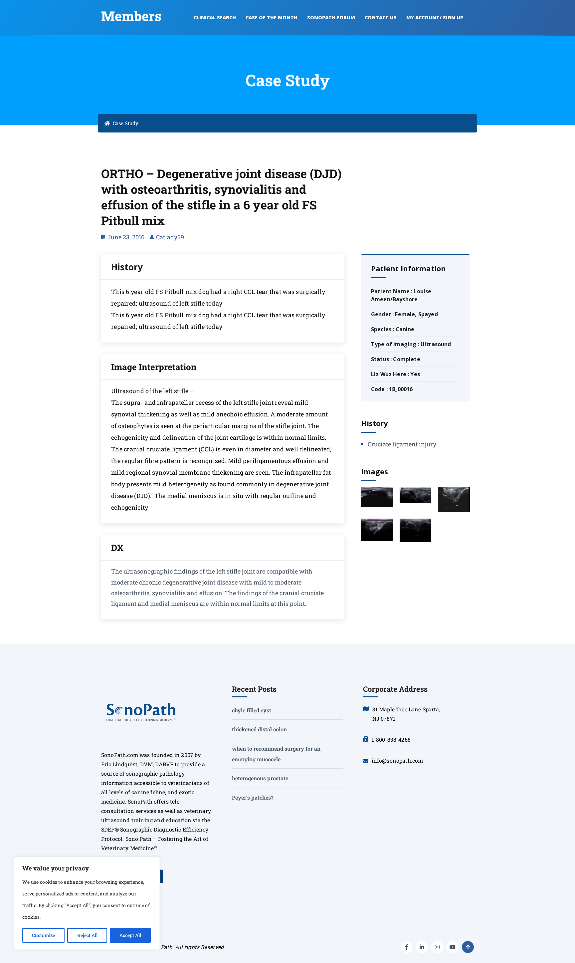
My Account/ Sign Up (434, 17)
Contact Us (381, 17)
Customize (43, 935)
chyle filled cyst (251, 710)
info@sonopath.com (397, 760)
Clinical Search (215, 17)
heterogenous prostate (260, 778)
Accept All (130, 935)
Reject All (87, 935)
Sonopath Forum (331, 17)
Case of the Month (271, 17)
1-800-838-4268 (391, 739)
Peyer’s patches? (253, 797)
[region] (86, 903)
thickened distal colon (259, 729)
